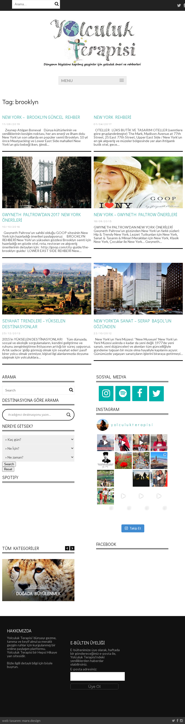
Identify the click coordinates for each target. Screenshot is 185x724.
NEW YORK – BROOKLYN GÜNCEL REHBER (41, 117)
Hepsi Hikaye (47, 652)
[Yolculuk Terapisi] (92, 64)
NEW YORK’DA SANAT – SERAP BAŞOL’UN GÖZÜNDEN (132, 323)
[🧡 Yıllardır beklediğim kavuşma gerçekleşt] (159, 460)
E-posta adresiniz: (83, 669)
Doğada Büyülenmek (38, 593)
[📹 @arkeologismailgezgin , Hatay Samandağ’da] (105, 442)
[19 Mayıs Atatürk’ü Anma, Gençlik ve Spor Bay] (159, 442)
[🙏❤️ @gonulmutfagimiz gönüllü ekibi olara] (141, 496)
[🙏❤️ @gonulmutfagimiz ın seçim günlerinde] (159, 478)
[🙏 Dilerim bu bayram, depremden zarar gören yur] (123, 513)
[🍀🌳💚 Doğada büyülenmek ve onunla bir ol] (159, 513)
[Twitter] (156, 394)
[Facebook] (139, 393)
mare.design (31, 720)
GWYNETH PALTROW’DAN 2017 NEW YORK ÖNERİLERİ (41, 217)
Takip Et (135, 528)
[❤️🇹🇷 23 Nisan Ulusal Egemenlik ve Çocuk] (105, 513)
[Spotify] (122, 393)
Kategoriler (38, 586)
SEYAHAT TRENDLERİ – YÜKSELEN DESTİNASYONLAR (33, 323)
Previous (67, 548)
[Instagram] (106, 393)
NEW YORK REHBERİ (112, 117)
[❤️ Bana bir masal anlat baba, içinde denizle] (123, 496)
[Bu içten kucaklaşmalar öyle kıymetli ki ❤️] (123, 442)
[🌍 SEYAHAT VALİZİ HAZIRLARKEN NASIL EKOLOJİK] (105, 478)
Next (72, 548)
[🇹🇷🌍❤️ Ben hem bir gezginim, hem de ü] (123, 478)
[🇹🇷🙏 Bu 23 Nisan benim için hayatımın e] (105, 496)
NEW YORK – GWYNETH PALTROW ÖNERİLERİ (135, 214)
